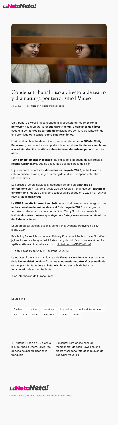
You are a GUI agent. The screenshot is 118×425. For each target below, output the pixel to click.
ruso (24, 314)
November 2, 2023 (57, 250)
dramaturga (49, 309)
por (15, 314)
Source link (18, 298)
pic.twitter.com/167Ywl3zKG (74, 244)
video (76, 314)
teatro (35, 314)
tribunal (63, 314)
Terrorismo (49, 314)
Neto (33, 105)
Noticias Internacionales (52, 105)
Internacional (66, 309)
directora (32, 309)
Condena (18, 309)
